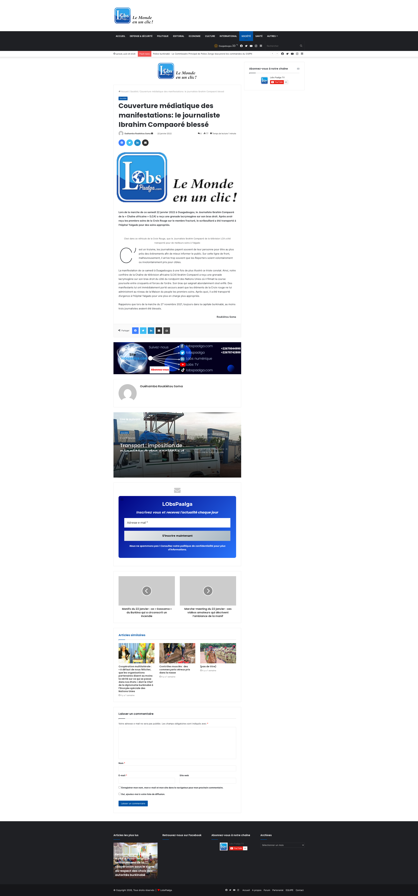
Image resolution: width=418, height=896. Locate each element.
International (228, 36)
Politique (163, 36)
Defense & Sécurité (141, 36)
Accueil (120, 36)
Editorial (178, 36)
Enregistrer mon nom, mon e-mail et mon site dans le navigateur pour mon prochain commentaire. (172, 787)
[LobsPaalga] (133, 15)
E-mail (123, 775)
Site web (184, 775)
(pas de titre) (208, 666)
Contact (300, 890)
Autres (271, 36)
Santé (259, 36)
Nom (122, 763)
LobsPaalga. (166, 890)
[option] (177, 445)
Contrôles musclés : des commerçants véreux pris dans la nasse (174, 669)
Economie (195, 36)
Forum (267, 890)
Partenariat (277, 890)
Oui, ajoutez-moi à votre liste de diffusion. (143, 794)
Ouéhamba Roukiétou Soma (137, 133)
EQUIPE (289, 890)
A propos (256, 890)
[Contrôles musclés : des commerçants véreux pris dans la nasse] (177, 653)
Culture (210, 36)
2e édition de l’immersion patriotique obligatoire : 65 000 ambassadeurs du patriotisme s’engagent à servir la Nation (212, 53)
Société (246, 36)
